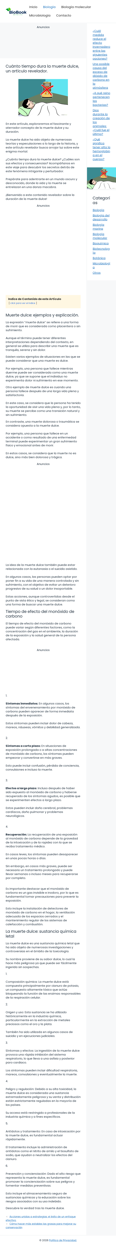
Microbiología (40, 15)
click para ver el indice (22, 303)
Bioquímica (101, 243)
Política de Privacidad (62, 1240)
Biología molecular (76, 7)
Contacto (63, 15)
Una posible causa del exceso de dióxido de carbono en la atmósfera (101, 76)
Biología (49, 7)
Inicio (33, 7)
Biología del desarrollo (101, 217)
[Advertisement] (43, 42)
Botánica (99, 258)
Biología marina (98, 227)
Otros (97, 273)
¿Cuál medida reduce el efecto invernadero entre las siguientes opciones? (101, 45)
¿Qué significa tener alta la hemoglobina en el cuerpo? (101, 149)
